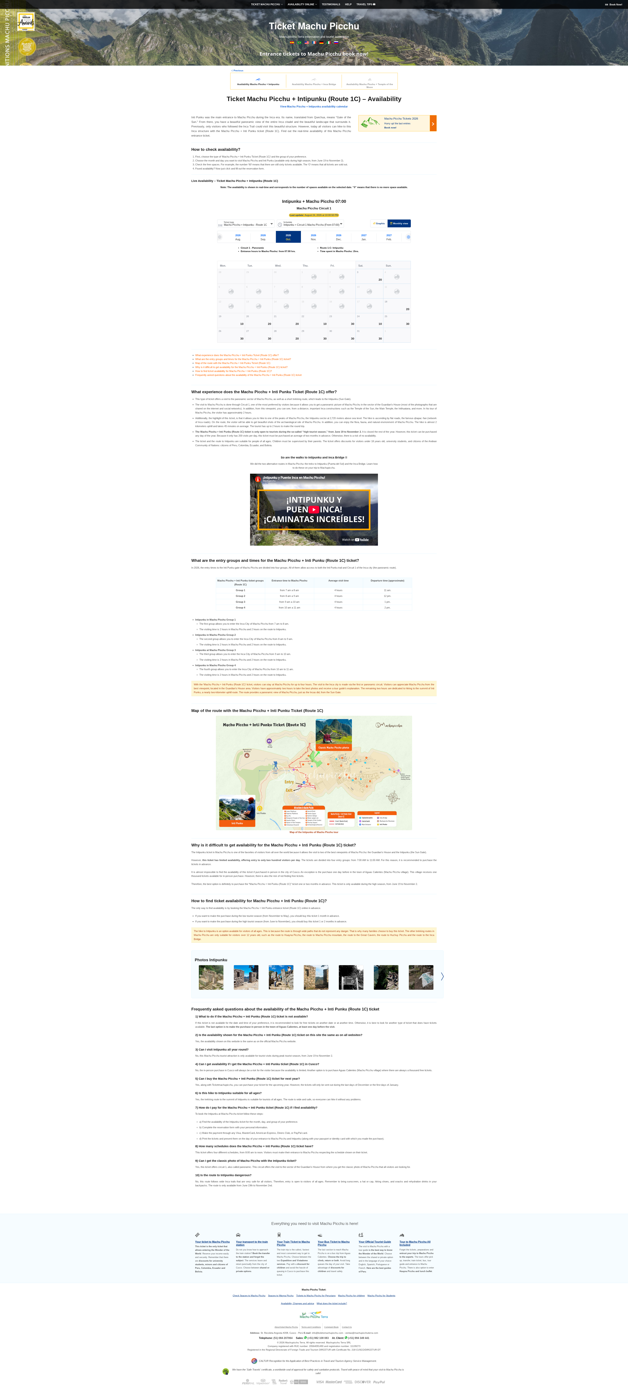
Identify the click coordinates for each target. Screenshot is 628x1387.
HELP (348, 4)
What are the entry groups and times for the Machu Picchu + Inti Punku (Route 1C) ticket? (243, 359)
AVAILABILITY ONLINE (301, 4)
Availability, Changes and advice (297, 1303)
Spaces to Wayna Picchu (281, 1295)
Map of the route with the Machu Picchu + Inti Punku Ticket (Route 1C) (232, 363)
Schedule (287, 222)
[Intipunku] (211, 977)
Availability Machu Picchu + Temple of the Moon (369, 85)
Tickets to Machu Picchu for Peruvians (316, 1295)
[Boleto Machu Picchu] (292, 43)
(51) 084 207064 (283, 1338)
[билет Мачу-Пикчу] (336, 43)
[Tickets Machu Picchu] (321, 43)
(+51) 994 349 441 (358, 1338)
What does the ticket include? (332, 1303)
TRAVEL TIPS (365, 4)
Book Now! (615, 4)
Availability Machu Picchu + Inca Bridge (314, 84)
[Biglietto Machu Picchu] (329, 43)
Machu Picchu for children (351, 1295)
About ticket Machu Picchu (286, 1327)
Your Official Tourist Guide (375, 1241)
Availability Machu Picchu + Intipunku (258, 84)
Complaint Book (331, 1327)
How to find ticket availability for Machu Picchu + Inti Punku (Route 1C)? (233, 371)
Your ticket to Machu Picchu (212, 1241)
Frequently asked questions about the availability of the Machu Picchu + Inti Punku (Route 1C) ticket (248, 375)
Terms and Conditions (311, 1327)
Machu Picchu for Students (381, 1295)
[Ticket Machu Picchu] (307, 43)
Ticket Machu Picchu (314, 25)
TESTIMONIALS (331, 4)
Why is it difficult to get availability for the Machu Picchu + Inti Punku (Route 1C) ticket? (241, 367)
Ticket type (229, 222)
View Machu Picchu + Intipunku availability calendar (314, 106)
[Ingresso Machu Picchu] (299, 43)
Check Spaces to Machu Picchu (249, 1295)
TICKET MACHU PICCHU (265, 4)
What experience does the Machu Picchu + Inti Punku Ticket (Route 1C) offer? (237, 355)
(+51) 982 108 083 (318, 1338)
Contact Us (347, 1327)
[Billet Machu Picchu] (314, 43)
